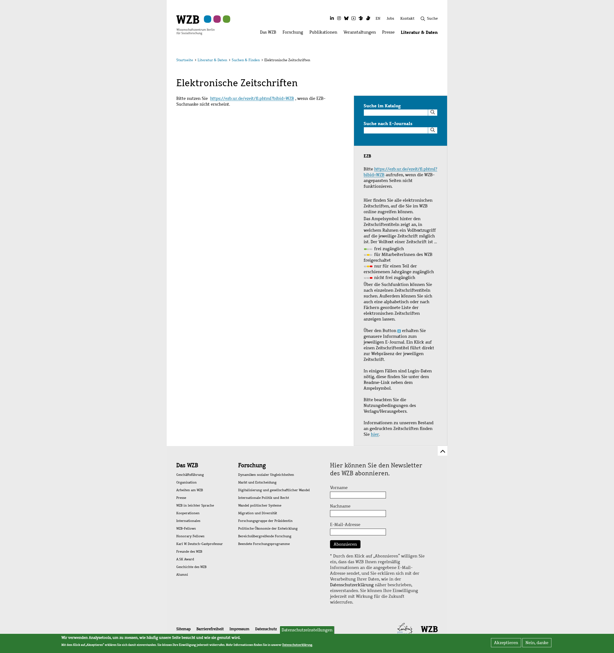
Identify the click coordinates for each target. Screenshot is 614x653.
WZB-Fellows (186, 528)
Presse (181, 498)
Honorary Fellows (190, 536)
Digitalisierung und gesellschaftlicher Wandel (274, 490)
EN (378, 18)
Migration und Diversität (257, 513)
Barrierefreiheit (210, 628)
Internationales (188, 521)
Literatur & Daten (212, 60)
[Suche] (432, 112)
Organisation (186, 482)
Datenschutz (266, 628)
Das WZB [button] (269, 33)
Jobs (390, 18)
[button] (438, 61)
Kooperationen (188, 513)
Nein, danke (536, 643)
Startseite (184, 60)
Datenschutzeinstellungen (307, 630)
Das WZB (187, 465)
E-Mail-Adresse (345, 524)
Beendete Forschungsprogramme (264, 544)
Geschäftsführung (190, 474)
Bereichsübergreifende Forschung (264, 536)
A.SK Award (185, 559)
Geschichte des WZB (191, 567)
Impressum (239, 628)
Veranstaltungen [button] (361, 33)
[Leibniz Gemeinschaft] (405, 629)
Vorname (339, 487)
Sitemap (183, 628)
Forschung (252, 465)
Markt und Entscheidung (257, 482)
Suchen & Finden (246, 60)
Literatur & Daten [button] (421, 33)
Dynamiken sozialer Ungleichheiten (266, 474)
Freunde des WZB (189, 551)
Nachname (340, 506)
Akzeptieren (506, 643)
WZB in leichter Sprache (195, 505)
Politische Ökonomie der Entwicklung (268, 528)
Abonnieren (345, 544)
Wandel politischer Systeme (259, 505)
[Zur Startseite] (195, 25)
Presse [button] (390, 33)
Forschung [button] (294, 33)
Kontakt (407, 18)
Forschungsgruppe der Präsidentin (265, 521)
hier (375, 434)
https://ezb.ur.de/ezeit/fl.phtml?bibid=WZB (252, 98)
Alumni (182, 574)
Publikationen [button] (324, 33)
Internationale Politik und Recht (263, 498)
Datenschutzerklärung (352, 585)
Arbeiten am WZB (189, 490)
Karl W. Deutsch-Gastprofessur (199, 544)
